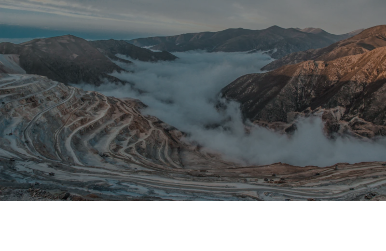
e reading (232, 64)
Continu (218, 64)
